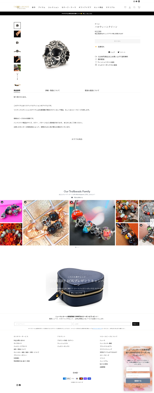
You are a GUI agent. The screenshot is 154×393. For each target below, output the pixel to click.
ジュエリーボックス (63, 346)
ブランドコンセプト (106, 346)
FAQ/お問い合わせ (19, 340)
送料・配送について (20, 349)
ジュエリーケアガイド (20, 346)
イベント (102, 358)
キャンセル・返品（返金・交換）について (26, 352)
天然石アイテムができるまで (108, 352)
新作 (34, 7)
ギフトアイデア (85, 7)
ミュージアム (104, 361)
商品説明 (17, 90)
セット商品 (98, 7)
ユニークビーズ (104, 355)
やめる (138, 387)
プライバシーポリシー (97, 328)
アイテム (41, 7)
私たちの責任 (104, 364)
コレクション (53, 7)
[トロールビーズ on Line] (139, 1)
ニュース (102, 340)
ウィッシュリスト (62, 343)
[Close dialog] (150, 348)
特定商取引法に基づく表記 (22, 361)
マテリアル (110, 7)
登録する (135, 324)
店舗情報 (102, 367)
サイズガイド (18, 343)
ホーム (97, 24)
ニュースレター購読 (106, 343)
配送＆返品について (92, 90)
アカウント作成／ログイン (65, 340)
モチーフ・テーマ (69, 7)
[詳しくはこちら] (77, 285)
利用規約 (16, 358)
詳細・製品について (52, 90)
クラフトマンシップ (106, 349)
